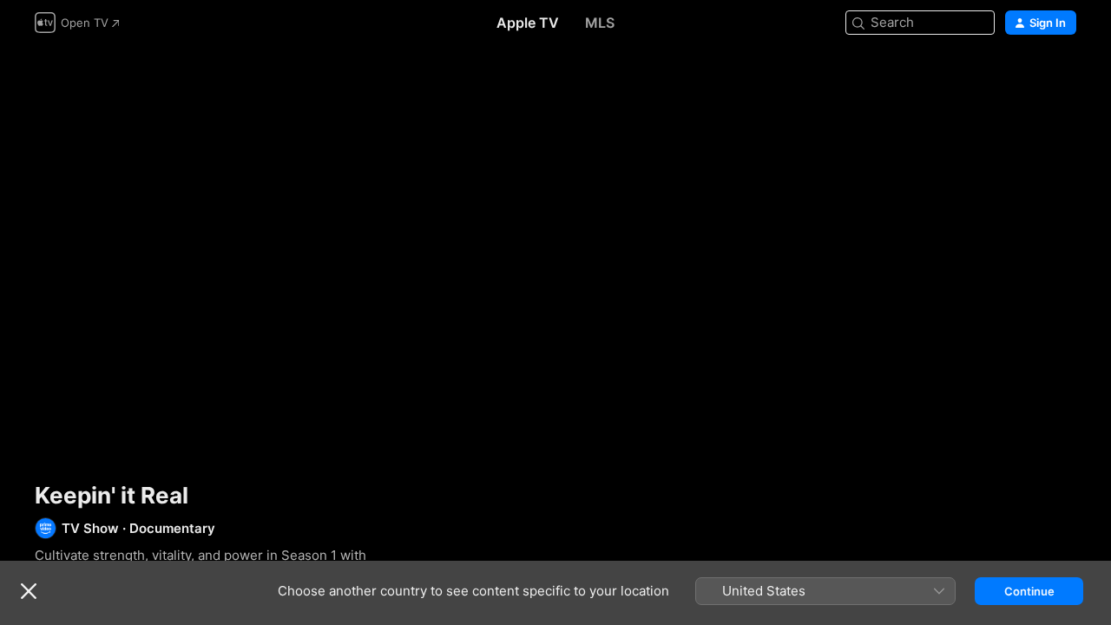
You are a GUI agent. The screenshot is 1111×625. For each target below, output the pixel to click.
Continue (1029, 591)
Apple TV (527, 22)
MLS (600, 22)
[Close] (28, 591)
